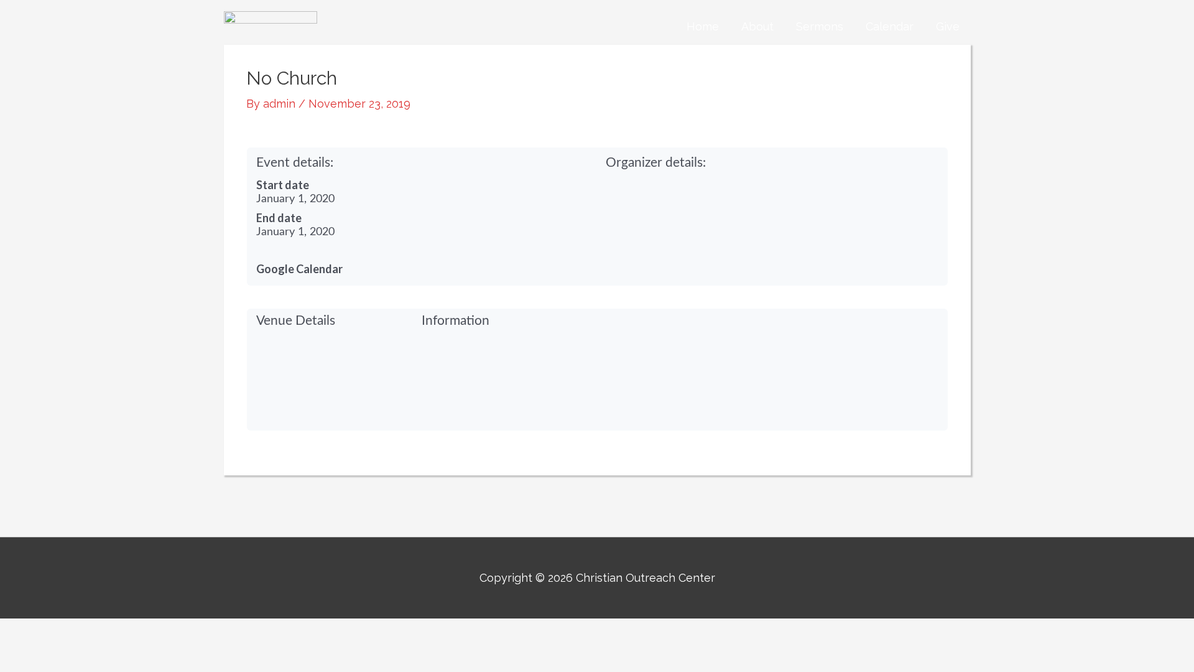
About (757, 26)
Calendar (890, 26)
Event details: (294, 162)
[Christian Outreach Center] (270, 25)
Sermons (819, 26)
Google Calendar (299, 269)
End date (279, 218)
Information (455, 320)
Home (703, 26)
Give (948, 26)
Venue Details (295, 320)
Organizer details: (656, 162)
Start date (282, 185)
